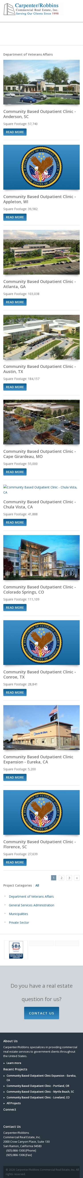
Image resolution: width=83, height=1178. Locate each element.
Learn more (14, 1063)
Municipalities (18, 914)
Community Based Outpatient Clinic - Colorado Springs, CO (39, 589)
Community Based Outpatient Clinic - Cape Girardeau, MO (39, 454)
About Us (10, 1041)
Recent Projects (15, 1069)
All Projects (14, 1103)
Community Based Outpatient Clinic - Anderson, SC (39, 114)
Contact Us (41, 1013)
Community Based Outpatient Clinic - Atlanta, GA (40, 284)
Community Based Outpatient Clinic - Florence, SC (39, 844)
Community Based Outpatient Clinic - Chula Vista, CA (39, 504)
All (37, 885)
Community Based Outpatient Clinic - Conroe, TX (39, 674)
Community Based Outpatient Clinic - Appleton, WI (39, 199)
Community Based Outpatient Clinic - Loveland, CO (38, 1097)
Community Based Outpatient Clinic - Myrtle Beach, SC (40, 1092)
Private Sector (19, 922)
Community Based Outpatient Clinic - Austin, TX (39, 369)
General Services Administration (31, 905)
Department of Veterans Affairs (31, 896)
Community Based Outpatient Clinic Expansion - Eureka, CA (38, 759)
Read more (15, 132)
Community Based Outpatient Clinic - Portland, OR (38, 1086)
